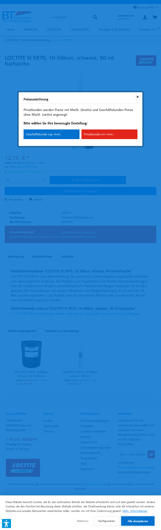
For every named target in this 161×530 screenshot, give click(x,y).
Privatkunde (99, 134)
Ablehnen (83, 521)
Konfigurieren (106, 521)
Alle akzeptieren (138, 521)
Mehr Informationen (134, 511)
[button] (6, 523)
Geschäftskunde (43, 134)
